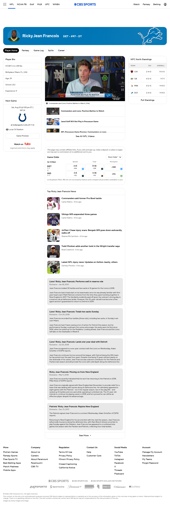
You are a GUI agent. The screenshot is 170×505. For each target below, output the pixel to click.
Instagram (119, 459)
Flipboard (119, 473)
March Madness (10, 466)
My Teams (147, 459)
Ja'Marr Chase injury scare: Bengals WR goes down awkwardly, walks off (91, 231)
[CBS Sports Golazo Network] (106, 480)
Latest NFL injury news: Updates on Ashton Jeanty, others (89, 262)
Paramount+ (37, 463)
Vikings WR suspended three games (79, 214)
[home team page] (22, 117)
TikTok (117, 455)
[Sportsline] (57, 486)
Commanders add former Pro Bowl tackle (81, 198)
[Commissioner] (92, 485)
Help (89, 452)
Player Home (11, 50)
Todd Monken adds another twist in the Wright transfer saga (90, 246)
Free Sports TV (10, 459)
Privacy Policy (65, 455)
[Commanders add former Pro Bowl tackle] (53, 203)
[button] (50, 97)
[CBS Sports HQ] (80, 480)
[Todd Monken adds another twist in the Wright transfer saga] (53, 251)
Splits (51, 50)
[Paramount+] (75, 486)
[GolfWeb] (134, 486)
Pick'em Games (10, 452)
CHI (136, 72)
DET (136, 93)
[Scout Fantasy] (120, 486)
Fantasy (25, 50)
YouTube (118, 452)
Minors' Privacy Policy (69, 459)
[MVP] (106, 485)
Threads (118, 470)
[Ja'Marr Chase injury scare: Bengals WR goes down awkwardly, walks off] (53, 235)
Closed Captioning (68, 464)
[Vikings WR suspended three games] (53, 219)
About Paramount (39, 459)
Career (61, 50)
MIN (136, 86)
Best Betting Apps (12, 463)
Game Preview (22, 136)
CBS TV (35, 466)
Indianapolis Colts (20, 125)
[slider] (85, 93)
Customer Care (94, 455)
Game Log (39, 50)
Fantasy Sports (10, 455)
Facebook (119, 463)
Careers (35, 455)
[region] (85, 78)
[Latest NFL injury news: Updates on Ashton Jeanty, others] (53, 267)
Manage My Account (152, 452)
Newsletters (148, 455)
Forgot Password (150, 463)
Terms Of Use (65, 452)
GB (135, 79)
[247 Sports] (38, 486)
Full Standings (147, 100)
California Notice (67, 467)
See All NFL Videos (85, 136)
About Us (35, 452)
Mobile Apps (9, 470)
